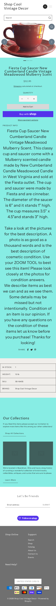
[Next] (52, 42)
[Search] (49, 17)
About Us (32, 550)
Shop (30, 543)
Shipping (17, 86)
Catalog (31, 547)
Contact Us (33, 554)
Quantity (28, 93)
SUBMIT (46, 505)
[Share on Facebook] (28, 350)
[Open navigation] (50, 6)
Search (31, 540)
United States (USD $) (28, 581)
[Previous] (4, 42)
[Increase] (34, 99)
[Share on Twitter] (31, 350)
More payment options (28, 120)
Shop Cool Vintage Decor (16, 6)
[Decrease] (22, 99)
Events (31, 557)
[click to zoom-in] (52, 27)
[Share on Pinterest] (35, 350)
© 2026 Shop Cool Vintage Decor (22, 598)
